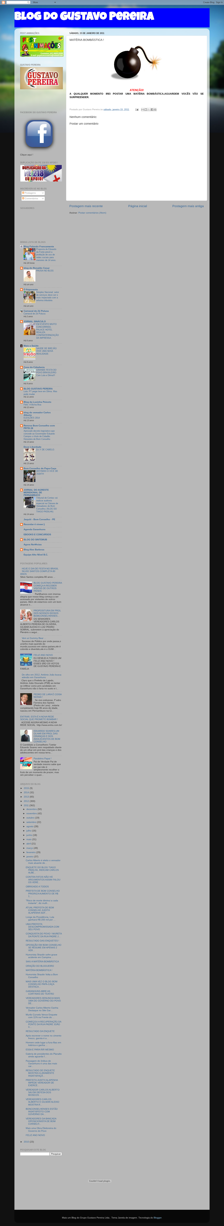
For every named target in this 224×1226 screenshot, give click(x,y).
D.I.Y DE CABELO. (45, 449)
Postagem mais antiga (188, 206)
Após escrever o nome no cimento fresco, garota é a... (43, 1037)
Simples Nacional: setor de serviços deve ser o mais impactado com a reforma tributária (47, 296)
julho (29, 830)
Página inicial (137, 206)
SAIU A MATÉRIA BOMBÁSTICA (42, 961)
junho (29, 835)
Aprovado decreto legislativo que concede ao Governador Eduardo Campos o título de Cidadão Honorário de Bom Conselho (39, 435)
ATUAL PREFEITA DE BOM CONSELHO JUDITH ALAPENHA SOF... (40, 910)
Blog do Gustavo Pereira (84, 17)
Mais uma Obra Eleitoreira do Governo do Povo (41, 1129)
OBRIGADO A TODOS (37, 886)
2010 (27, 1142)
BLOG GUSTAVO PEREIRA (38, 389)
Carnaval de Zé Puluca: (35, 313)
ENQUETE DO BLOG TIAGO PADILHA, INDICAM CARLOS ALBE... (42, 870)
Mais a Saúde (31, 346)
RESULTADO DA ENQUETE (40, 1031)
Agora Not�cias (33, 544)
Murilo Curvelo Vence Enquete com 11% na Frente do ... (41, 1016)
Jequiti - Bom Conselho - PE (39, 519)
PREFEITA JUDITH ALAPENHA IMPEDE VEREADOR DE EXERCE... (42, 1083)
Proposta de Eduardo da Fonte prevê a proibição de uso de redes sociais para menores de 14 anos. (46, 254)
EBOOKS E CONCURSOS (37, 534)
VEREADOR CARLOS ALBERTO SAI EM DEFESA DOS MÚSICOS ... (43, 1092)
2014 (27, 792)
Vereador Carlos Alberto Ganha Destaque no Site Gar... (42, 1009)
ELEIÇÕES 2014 (32, 418)
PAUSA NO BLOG (45, 270)
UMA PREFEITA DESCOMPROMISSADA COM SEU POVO (42, 927)
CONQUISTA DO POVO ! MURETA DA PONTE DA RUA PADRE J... (44, 935)
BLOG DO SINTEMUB (35, 539)
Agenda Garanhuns (34, 529)
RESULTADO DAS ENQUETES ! (42, 941)
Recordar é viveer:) (34, 524)
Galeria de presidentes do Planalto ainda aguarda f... (44, 1055)
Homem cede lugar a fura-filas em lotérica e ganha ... (43, 1043)
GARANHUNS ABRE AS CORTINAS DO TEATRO (40, 992)
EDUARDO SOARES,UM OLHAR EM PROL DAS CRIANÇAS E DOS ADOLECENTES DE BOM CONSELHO (47, 736)
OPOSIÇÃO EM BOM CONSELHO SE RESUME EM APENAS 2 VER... (43, 947)
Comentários (31, 198)
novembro (32, 813)
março (30, 848)
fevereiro (31, 852)
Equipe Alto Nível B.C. (36, 554)
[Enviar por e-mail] (142, 109)
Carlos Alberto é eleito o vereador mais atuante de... (43, 861)
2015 (27, 788)
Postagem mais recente (86, 206)
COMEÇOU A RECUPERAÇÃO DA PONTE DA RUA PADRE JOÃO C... (43, 1024)
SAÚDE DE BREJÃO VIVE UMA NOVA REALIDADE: (46, 351)
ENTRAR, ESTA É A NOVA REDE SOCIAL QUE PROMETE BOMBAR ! (39, 718)
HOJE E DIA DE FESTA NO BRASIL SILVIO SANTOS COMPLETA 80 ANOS (39, 571)
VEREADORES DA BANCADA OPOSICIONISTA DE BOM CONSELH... (41, 1121)
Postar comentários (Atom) (92, 213)
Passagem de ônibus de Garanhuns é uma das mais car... (41, 1063)
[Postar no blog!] (145, 109)
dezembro (32, 809)
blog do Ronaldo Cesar (37, 268)
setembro (31, 822)
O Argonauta (31, 289)
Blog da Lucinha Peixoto (37, 402)
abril (28, 843)
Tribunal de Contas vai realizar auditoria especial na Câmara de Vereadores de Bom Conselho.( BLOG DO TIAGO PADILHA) (47, 505)
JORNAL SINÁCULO (35, 321)
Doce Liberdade (32, 447)
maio (29, 839)
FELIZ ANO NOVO (43, 655)
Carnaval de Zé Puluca (36, 311)
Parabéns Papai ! (42, 758)
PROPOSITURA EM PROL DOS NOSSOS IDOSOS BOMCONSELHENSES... (47, 613)
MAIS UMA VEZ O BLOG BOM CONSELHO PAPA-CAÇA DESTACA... (41, 984)
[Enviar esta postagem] (136, 109)
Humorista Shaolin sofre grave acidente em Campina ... (41, 956)
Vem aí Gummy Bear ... (34, 638)
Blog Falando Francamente (39, 246)
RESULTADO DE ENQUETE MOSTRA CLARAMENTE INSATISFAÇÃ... (40, 1073)
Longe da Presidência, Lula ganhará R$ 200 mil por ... (40, 918)
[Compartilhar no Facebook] (152, 109)
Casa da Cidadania (34, 367)
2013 (27, 797)
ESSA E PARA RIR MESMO (40, 1049)
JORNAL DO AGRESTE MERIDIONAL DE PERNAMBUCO (36, 492)
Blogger (158, 1217)
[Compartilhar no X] (149, 109)
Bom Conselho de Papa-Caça (40, 468)
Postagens (30, 193)
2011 (26, 805)
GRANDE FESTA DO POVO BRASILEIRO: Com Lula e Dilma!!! (46, 373)
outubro (30, 818)
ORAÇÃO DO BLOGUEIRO (40, 966)
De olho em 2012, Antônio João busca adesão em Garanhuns (41, 676)
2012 (27, 801)
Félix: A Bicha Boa (32, 404)
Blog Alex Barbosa (34, 549)
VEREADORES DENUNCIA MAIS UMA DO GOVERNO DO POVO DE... (43, 1001)
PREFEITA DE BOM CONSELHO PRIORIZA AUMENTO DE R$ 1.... (43, 893)
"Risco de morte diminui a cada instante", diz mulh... (42, 901)
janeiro (30, 856)
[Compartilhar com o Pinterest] (155, 109)
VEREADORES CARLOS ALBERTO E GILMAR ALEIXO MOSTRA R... (42, 1102)
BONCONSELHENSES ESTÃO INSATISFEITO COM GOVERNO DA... (42, 1111)
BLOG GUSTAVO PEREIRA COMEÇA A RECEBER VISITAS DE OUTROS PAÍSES (48, 587)
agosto (30, 826)
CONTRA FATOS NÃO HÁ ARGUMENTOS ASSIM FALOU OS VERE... (43, 879)
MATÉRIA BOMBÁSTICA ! (39, 970)
